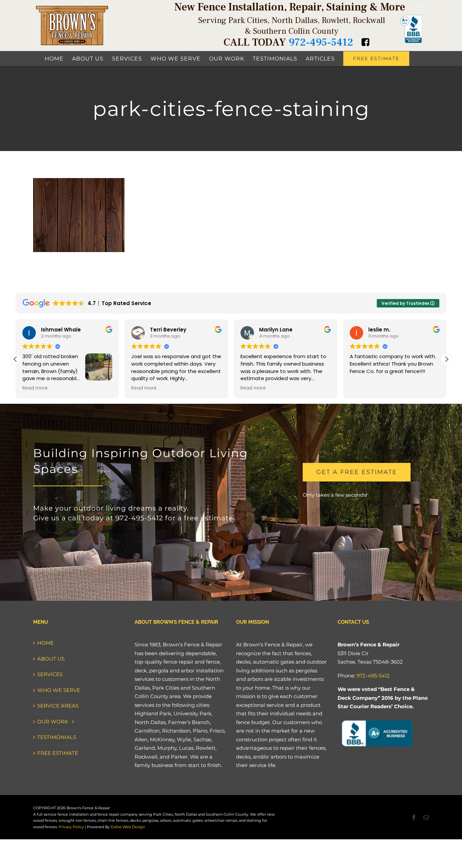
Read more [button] (35, 388)
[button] (446, 359)
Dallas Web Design (127, 826)
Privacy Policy (71, 826)
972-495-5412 (320, 42)
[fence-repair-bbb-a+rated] (377, 718)
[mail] (426, 817)
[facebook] (414, 817)
